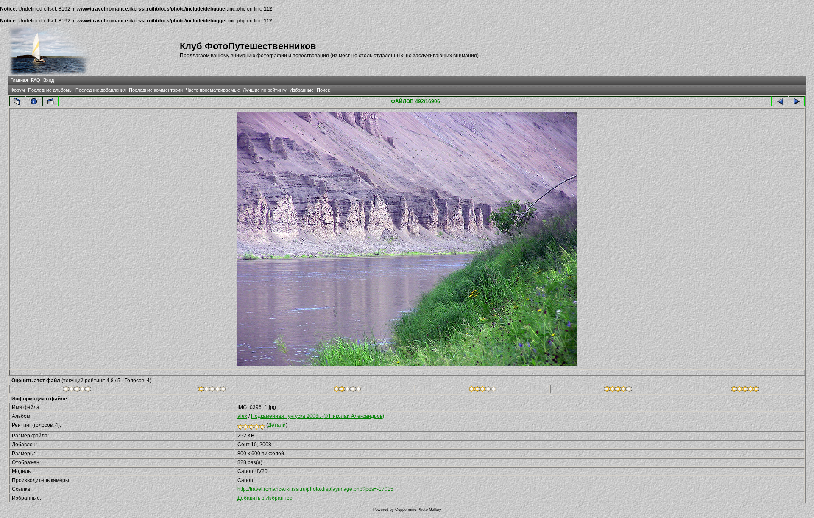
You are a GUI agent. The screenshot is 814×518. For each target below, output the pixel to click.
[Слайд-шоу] (50, 101)
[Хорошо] (482, 390)
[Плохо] (212, 390)
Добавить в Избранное (265, 498)
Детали (277, 425)
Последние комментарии (156, 89)
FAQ (35, 80)
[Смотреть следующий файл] (796, 101)
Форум (18, 89)
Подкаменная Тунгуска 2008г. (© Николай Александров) (317, 416)
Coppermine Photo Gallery (418, 509)
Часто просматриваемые (213, 89)
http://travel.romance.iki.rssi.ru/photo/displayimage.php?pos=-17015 (315, 489)
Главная (19, 80)
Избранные (302, 89)
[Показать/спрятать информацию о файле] (34, 101)
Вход (48, 80)
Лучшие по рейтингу (265, 89)
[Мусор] (77, 390)
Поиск (323, 89)
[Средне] (347, 390)
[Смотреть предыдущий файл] (780, 101)
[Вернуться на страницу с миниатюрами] (17, 101)
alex (242, 416)
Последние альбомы (50, 89)
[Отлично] (618, 390)
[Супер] (745, 390)
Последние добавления (100, 89)
